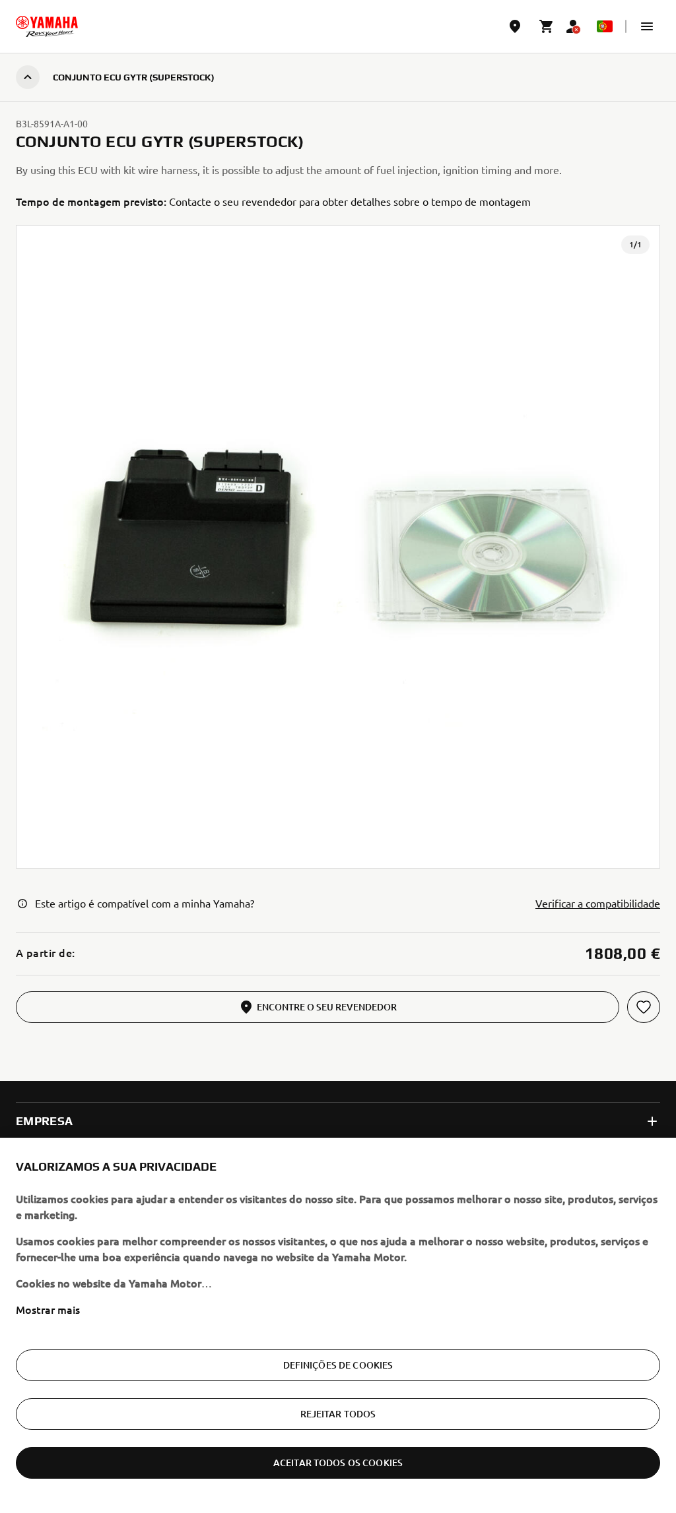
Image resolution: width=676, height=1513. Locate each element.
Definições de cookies (338, 1365)
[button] (647, 26)
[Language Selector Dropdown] (605, 26)
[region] (338, 1325)
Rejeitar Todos (338, 1413)
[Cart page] (547, 26)
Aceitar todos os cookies (338, 1462)
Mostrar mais (48, 1309)
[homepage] (47, 26)
